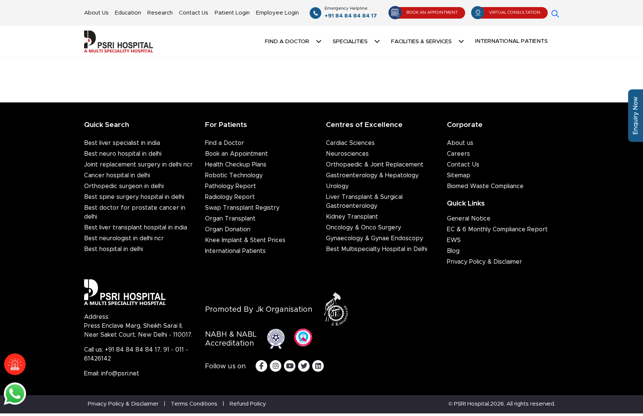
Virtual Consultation (514, 12)
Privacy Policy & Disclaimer (484, 262)
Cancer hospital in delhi (117, 175)
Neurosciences (347, 154)
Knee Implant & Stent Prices (245, 240)
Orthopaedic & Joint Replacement (374, 165)
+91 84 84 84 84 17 (350, 12)
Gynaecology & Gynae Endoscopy (374, 238)
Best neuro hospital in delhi (122, 154)
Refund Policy (248, 404)
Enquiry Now (636, 115)
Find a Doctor (224, 143)
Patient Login (232, 13)
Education (128, 13)
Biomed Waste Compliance (485, 186)
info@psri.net (120, 374)
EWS (454, 240)
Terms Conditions (194, 404)
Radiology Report (230, 197)
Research (160, 13)
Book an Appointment (236, 154)
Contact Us (193, 13)
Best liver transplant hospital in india (135, 228)
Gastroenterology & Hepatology (372, 175)
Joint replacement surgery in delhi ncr (138, 165)
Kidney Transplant (352, 217)
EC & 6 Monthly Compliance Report (497, 229)
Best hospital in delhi (113, 249)
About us (460, 143)
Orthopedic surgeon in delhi (124, 186)
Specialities (350, 41)
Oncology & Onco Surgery (363, 228)
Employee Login (277, 13)
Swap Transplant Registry (242, 208)
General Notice (468, 219)
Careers (458, 154)
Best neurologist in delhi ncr (124, 238)
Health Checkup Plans (235, 165)
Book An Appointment (432, 12)
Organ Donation (227, 229)
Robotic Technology (234, 175)
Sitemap (458, 175)
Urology (337, 186)
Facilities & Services (421, 41)
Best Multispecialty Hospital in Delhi (376, 249)
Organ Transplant (230, 219)
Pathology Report (230, 186)
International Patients (511, 41)
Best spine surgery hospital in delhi (134, 197)
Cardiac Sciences (350, 143)
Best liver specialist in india (122, 143)
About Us (96, 13)
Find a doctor (287, 41)
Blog (453, 251)
